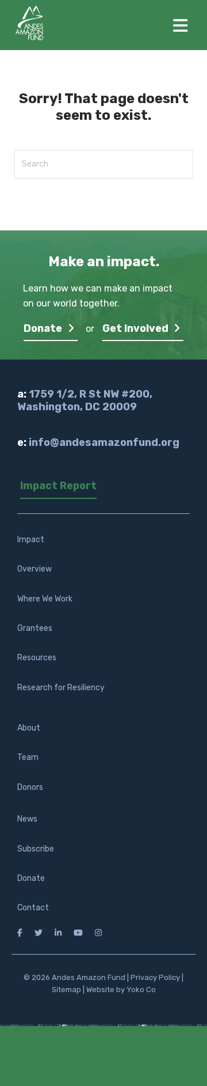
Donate (44, 328)
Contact (33, 908)
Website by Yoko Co (121, 989)
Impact (30, 539)
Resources (36, 658)
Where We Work (44, 599)
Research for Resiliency (61, 688)
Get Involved (136, 328)
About (28, 728)
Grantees (34, 628)
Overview (34, 569)
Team (28, 757)
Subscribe (35, 849)
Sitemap (66, 989)
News (27, 819)
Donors (30, 787)
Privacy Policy (155, 977)
